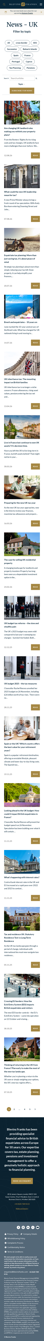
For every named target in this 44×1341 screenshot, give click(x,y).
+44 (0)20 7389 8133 (22, 1204)
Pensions (31, 68)
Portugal (16, 61)
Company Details (30, 1234)
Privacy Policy (12, 1234)
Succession (12, 49)
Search (6, 78)
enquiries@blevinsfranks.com (16, 1272)
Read (35, 155)
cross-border (21, 43)
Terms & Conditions (15, 1252)
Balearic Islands (30, 49)
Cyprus (29, 61)
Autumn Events (27, 13)
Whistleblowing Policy (16, 1238)
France (27, 55)
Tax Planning (15, 68)
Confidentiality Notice (16, 1247)
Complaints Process (15, 1243)
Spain (16, 55)
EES (35, 43)
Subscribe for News (22, 91)
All (8, 43)
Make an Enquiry (22, 1181)
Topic (21, 84)
